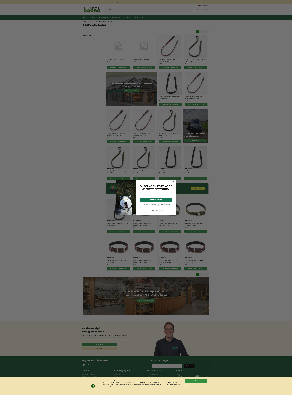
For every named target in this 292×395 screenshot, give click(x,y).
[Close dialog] (174, 182)
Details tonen (106, 392)
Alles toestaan (196, 380)
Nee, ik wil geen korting (156, 210)
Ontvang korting (156, 199)
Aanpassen (195, 385)
